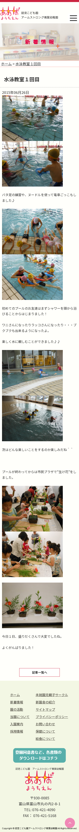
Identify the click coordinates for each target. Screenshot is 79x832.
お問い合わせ (45, 723)
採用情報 (16, 731)
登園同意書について (39, 755)
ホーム (15, 694)
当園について (20, 716)
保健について (45, 731)
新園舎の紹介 (45, 702)
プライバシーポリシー (52, 716)
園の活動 (16, 709)
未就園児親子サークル (52, 694)
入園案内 (16, 723)
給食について (45, 738)
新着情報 (16, 702)
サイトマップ (45, 709)
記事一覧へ (39, 672)
